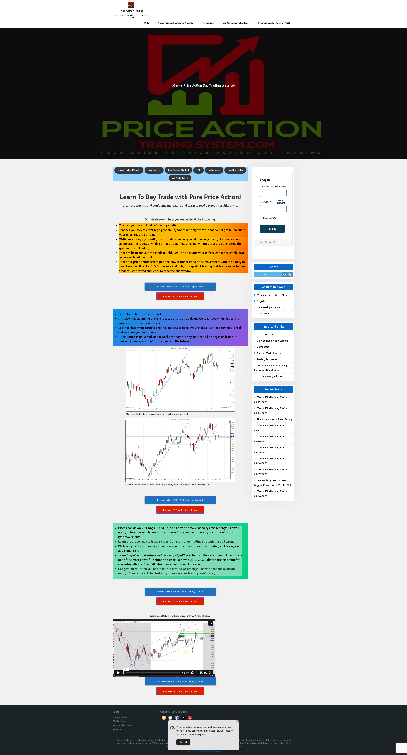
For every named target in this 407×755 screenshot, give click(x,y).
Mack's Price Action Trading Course (204, 751)
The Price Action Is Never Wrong (275, 419)
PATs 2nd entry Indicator (270, 376)
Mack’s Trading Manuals (129, 170)
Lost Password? (267, 242)
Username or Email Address (273, 186)
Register (261, 301)
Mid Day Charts (265, 334)
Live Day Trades (235, 170)
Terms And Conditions (123, 725)
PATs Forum (263, 313)
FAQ (198, 170)
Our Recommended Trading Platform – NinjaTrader (270, 368)
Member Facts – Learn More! (273, 295)
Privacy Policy (120, 717)
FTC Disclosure (120, 721)
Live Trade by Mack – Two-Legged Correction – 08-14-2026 (272, 483)
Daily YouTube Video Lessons (272, 340)
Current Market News (269, 353)
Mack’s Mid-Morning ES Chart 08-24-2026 (271, 411)
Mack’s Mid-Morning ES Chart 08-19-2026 (271, 450)
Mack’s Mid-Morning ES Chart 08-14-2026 (271, 494)
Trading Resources (267, 359)
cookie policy (199, 734)
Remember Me (269, 218)
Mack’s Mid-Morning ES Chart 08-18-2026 (271, 461)
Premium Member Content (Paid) (274, 23)
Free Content (154, 170)
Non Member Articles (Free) (235, 23)
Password (264, 202)
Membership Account (268, 307)
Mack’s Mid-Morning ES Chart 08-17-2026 (271, 472)
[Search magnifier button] (290, 274)
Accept (183, 742)
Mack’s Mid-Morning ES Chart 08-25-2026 (271, 400)
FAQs (146, 23)
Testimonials (208, 23)
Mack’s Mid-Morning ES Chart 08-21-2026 (271, 428)
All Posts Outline (180, 178)
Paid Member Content (178, 170)
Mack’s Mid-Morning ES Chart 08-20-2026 (271, 439)
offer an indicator (198, 560)
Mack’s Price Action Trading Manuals (175, 23)
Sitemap (117, 729)
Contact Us (263, 347)
